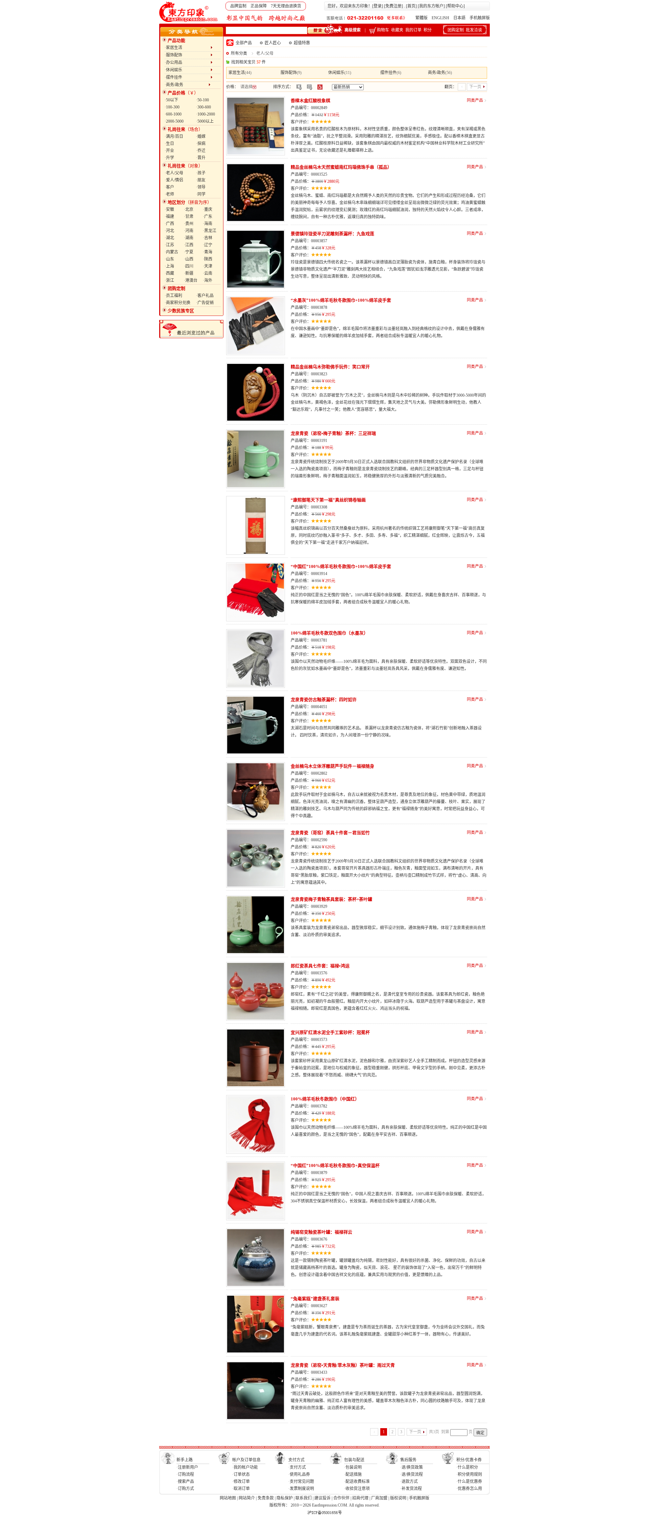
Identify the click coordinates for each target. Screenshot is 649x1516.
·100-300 (172, 107)
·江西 (188, 245)
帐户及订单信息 (246, 1460)
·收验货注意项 (357, 1488)
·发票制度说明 (301, 1488)
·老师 (169, 194)
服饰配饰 (289, 72)
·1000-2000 (205, 114)
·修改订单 (241, 1481)
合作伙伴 (341, 1498)
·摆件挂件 (188, 77)
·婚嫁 (201, 136)
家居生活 (237, 72)
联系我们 (303, 1498)
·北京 (188, 209)
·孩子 (201, 173)
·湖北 (169, 237)
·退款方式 (409, 1481)
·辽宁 (207, 245)
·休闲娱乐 (188, 70)
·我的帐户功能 (245, 1467)
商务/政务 (436, 72)
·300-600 (203, 107)
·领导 (201, 187)
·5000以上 (205, 121)
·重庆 (207, 209)
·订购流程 (185, 1474)
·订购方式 (185, 1488)
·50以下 (171, 100)
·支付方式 (297, 1467)
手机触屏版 (480, 18)
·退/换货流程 (411, 1474)
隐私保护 (285, 1498)
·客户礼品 (205, 295)
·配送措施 (353, 1474)
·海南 (207, 223)
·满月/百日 (174, 136)
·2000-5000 (174, 121)
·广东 (207, 216)
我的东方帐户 (431, 6)
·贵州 (188, 223)
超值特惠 (302, 43)
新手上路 (184, 1460)
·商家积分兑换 (177, 302)
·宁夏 (188, 252)
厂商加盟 (379, 1498)
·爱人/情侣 (174, 180)
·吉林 (207, 237)
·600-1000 (173, 114)
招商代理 (360, 1498)
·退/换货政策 (411, 1467)
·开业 (169, 150)
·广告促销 (205, 302)
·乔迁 (201, 150)
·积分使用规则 (469, 1474)
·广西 (169, 223)
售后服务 (408, 1460)
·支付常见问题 (301, 1481)
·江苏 (169, 245)
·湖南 (188, 237)
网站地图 (228, 1498)
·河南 (188, 230)
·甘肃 (188, 216)
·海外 (207, 280)
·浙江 (169, 280)
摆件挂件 (388, 72)
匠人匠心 (273, 43)
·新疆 (188, 273)
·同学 (201, 194)
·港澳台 (190, 280)
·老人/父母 (174, 173)
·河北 (169, 230)
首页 (411, 6)
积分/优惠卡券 (469, 1460)
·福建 (169, 216)
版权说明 (398, 1498)
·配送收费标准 (357, 1481)
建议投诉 (322, 1498)
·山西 (188, 259)
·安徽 (169, 209)
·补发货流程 (411, 1488)
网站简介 (247, 1498)
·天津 (207, 266)
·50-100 (202, 100)
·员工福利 (173, 295)
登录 (378, 6)
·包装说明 (353, 1467)
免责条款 (266, 1498)
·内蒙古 (171, 252)
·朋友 (201, 180)
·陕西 (207, 259)
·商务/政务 (187, 84)
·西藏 (169, 273)
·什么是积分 (467, 1467)
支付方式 (296, 1460)
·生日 (169, 143)
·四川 (188, 266)
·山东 (169, 259)
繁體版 (421, 18)
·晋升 (201, 157)
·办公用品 (188, 62)
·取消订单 (241, 1488)
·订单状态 (241, 1474)
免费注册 (393, 6)
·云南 (207, 273)
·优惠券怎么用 (469, 1488)
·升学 (169, 157)
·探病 (201, 143)
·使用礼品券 (299, 1474)
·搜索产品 (185, 1481)
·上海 (169, 266)
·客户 (169, 187)
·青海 (207, 252)
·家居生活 (188, 47)
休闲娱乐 (336, 72)
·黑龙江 (209, 230)
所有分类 (239, 53)
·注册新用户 (187, 1467)
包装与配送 (354, 1460)
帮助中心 (455, 6)
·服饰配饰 (188, 55)
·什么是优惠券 (469, 1481)
